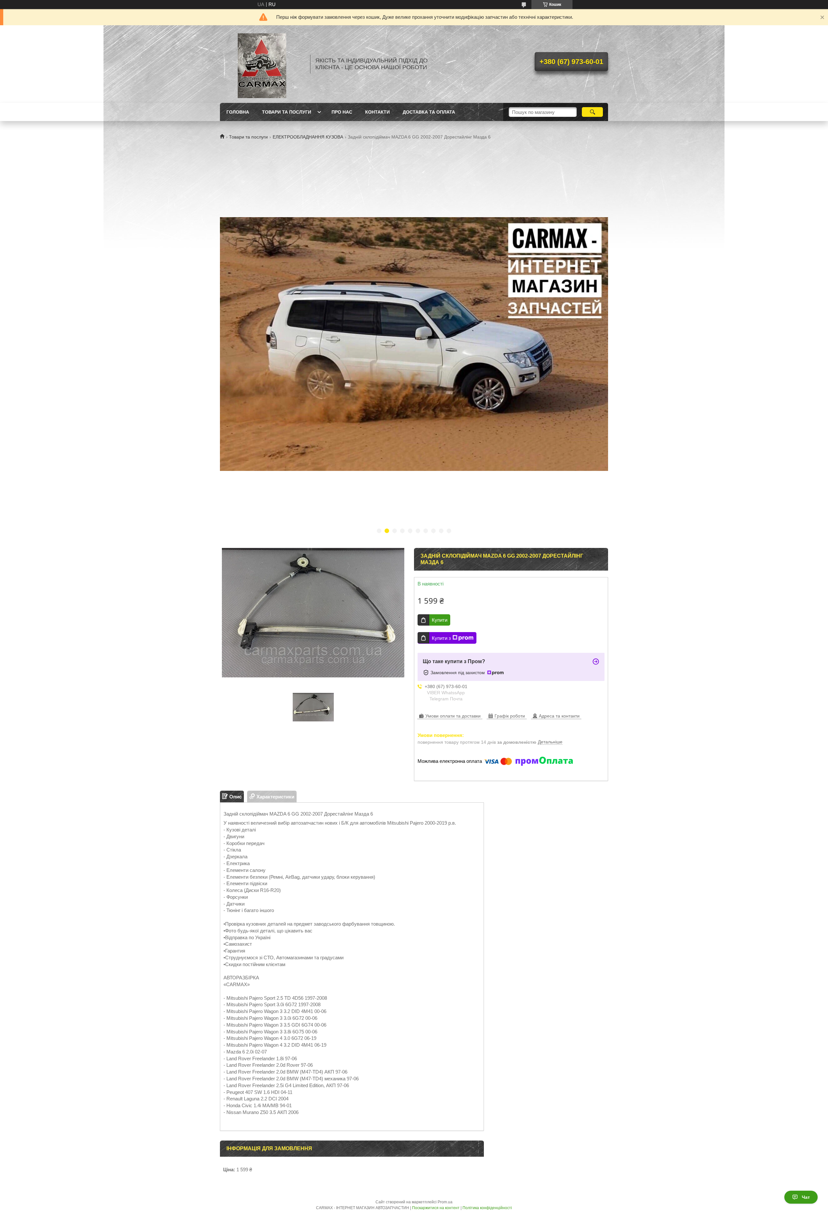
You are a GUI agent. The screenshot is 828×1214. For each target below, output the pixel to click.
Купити (439, 620)
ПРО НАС (342, 112)
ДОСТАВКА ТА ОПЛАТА (429, 112)
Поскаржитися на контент (436, 1208)
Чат (806, 1197)
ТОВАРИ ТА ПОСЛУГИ (286, 112)
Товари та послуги (248, 136)
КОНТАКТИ (377, 112)
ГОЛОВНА (237, 112)
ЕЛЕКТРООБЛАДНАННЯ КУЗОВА (308, 136)
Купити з (441, 638)
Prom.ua (445, 1202)
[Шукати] (592, 112)
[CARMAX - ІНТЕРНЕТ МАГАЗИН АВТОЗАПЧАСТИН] (262, 64)
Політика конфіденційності (487, 1208)
